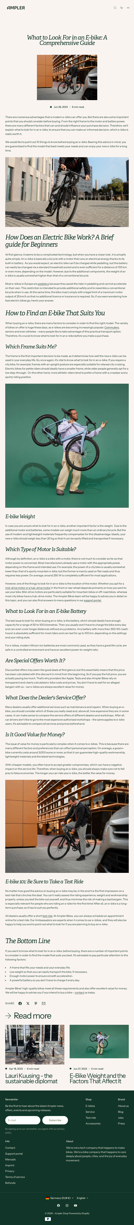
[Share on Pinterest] (36, 1003)
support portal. (93, 600)
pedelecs (43, 283)
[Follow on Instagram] (67, 1205)
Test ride (91, 1117)
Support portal (14, 1153)
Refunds (10, 1182)
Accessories (93, 1123)
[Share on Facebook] (20, 1003)
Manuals (10, 1159)
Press (121, 1123)
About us (123, 1106)
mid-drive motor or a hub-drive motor (27, 587)
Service (90, 1111)
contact (79, 992)
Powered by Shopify (79, 1213)
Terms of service (15, 1177)
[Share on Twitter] (28, 1003)
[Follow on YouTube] (75, 1205)
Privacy (9, 1171)
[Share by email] (44, 1003)
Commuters (111, 327)
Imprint (9, 1165)
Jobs (121, 1117)
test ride (47, 915)
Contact (10, 1147)
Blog (120, 1111)
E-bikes (90, 1106)
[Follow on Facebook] (58, 1205)
